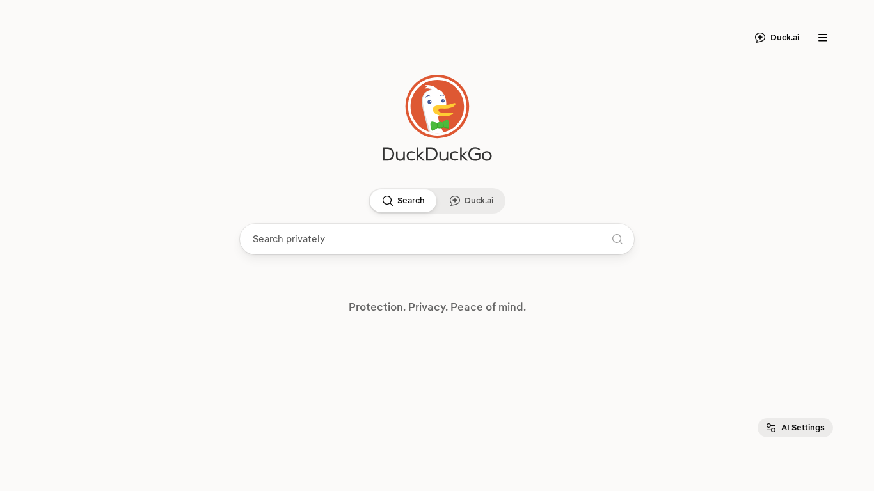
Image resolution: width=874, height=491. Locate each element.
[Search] (387, 201)
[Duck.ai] (455, 201)
